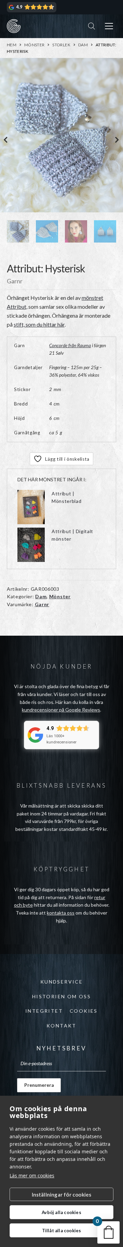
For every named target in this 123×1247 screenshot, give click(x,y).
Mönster (34, 44)
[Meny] (109, 26)
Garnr (42, 604)
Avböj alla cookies (61, 1212)
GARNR (13, 26)
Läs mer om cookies (32, 1175)
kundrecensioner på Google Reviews (61, 710)
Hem (11, 44)
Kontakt (61, 1025)
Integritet (44, 1011)
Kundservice (61, 982)
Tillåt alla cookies (61, 1230)
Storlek (61, 44)
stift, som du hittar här (39, 324)
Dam (83, 44)
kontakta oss (60, 913)
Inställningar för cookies (62, 1194)
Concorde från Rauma (70, 345)
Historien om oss (61, 996)
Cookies (84, 1011)
